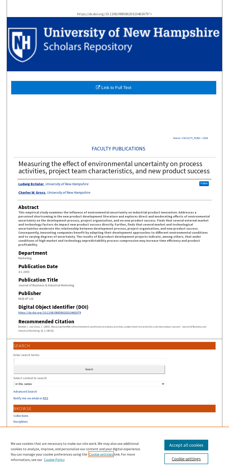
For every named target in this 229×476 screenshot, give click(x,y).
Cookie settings (101, 454)
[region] (114, 451)
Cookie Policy (54, 459)
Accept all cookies (186, 445)
